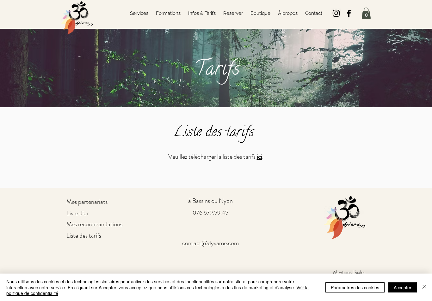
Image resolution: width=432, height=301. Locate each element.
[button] (366, 13)
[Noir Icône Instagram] (336, 13)
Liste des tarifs (83, 235)
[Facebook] (349, 13)
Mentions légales (349, 272)
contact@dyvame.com (210, 243)
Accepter (402, 287)
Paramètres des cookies (355, 287)
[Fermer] (424, 287)
